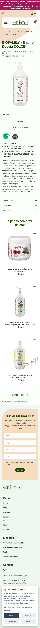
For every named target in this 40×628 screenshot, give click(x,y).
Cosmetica (12, 32)
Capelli (19, 32)
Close (28, 621)
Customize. (24, 603)
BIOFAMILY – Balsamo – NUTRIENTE (20, 270)
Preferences (12, 621)
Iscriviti (20, 470)
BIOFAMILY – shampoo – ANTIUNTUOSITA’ (20, 376)
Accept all (11, 615)
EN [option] (35, 14)
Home (5, 32)
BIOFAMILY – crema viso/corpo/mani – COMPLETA (20, 323)
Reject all (28, 615)
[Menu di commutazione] (6, 22)
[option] (35, 14)
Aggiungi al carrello (21, 127)
